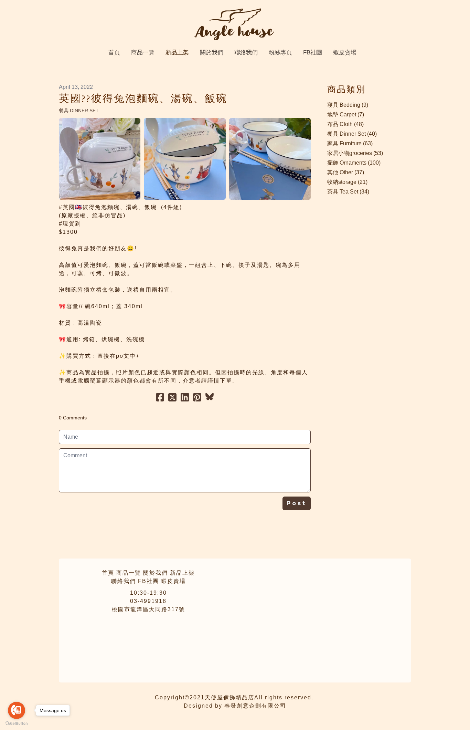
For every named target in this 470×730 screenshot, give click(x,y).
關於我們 (155, 573)
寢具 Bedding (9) (347, 105)
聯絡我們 (123, 581)
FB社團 (148, 581)
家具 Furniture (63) (350, 143)
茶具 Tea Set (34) (348, 192)
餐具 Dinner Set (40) (352, 134)
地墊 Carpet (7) (345, 114)
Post (297, 503)
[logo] (235, 24)
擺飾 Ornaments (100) (354, 163)
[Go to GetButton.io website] (17, 723)
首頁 (108, 573)
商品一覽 (128, 573)
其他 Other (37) (345, 172)
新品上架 (182, 573)
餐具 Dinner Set (79, 110)
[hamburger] (28, 11)
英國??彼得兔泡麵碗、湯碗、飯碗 (143, 99)
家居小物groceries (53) (355, 153)
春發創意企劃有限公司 (255, 706)
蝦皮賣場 (173, 581)
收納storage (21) (347, 182)
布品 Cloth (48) (345, 124)
